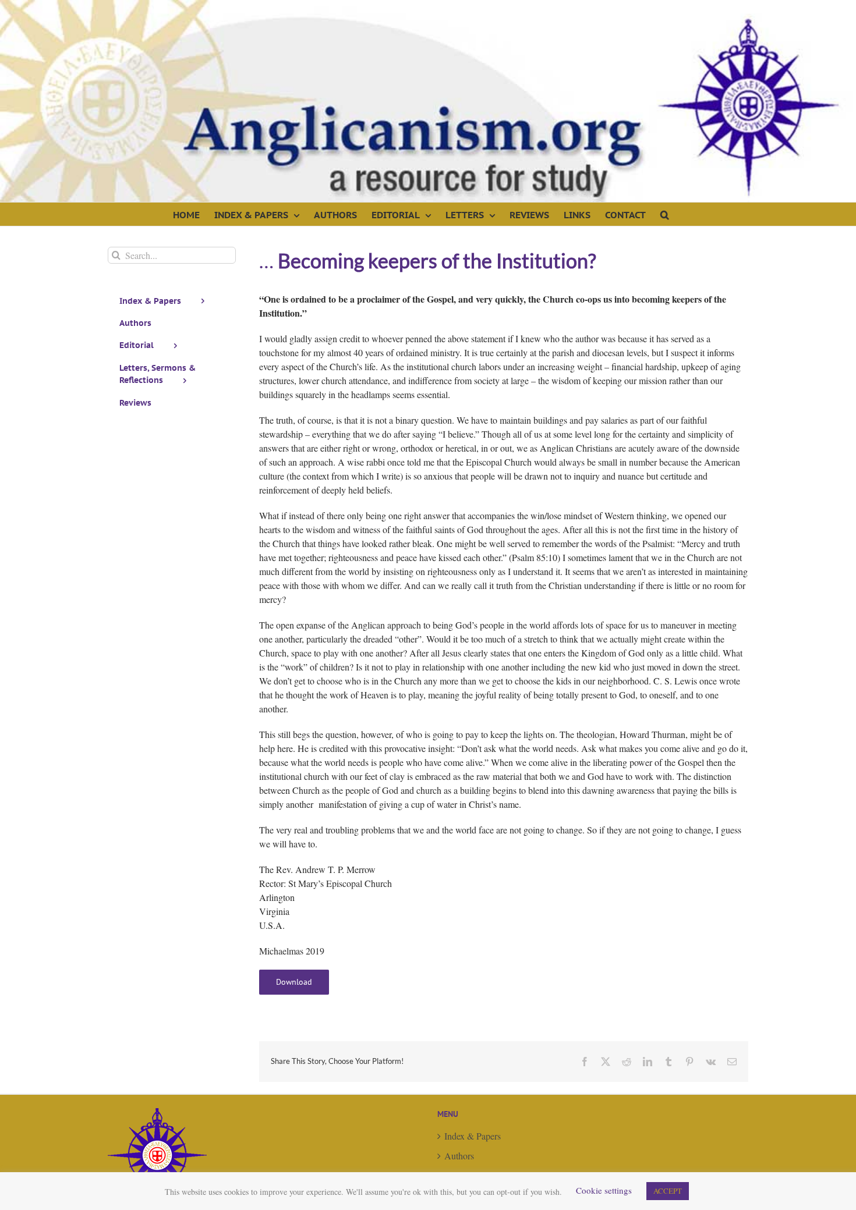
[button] (664, 214)
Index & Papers (472, 1136)
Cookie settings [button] (604, 1190)
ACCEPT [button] (667, 1191)
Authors (459, 1155)
